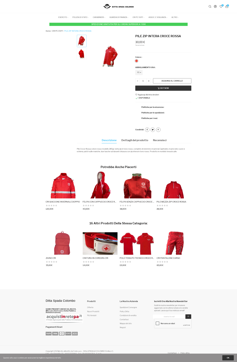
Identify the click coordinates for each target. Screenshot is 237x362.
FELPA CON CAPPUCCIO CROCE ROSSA (100, 202)
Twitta (153, 130)
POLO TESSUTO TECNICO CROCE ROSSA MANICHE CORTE (137, 258)
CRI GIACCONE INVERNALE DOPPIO (63, 202)
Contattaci (124, 319)
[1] (188, 316)
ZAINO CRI (51, 258)
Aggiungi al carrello (172, 81)
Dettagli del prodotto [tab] (134, 140)
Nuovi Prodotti (93, 311)
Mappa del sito (126, 323)
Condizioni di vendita (128, 315)
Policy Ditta (124, 311)
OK (228, 358)
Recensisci (160, 140)
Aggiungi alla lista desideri (148, 95)
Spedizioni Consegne (128, 307)
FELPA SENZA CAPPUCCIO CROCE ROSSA (137, 202)
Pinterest (158, 130)
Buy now (164, 88)
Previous (93, 57)
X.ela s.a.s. (77, 351)
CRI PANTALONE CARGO (168, 258)
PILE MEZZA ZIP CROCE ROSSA (171, 202)
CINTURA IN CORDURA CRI (95, 258)
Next (128, 57)
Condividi (147, 130)
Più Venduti (91, 315)
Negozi (123, 327)
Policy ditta (184, 353)
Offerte (90, 307)
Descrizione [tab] (109, 140)
